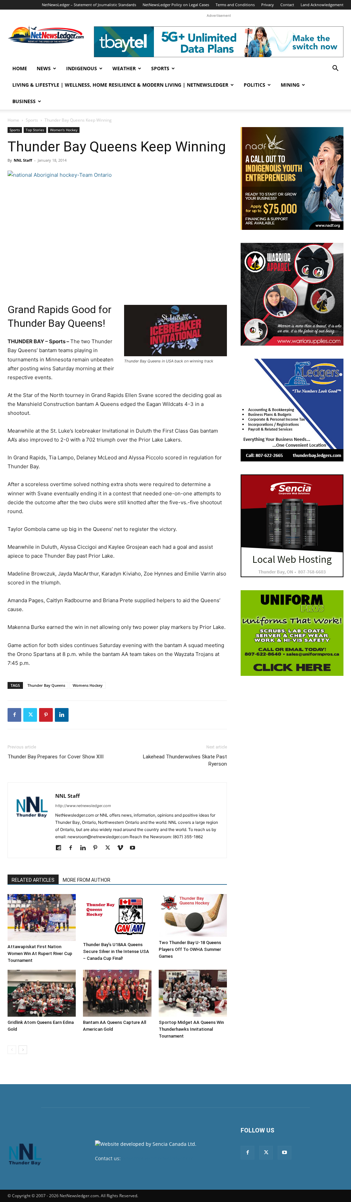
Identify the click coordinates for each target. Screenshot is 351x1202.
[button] (335, 69)
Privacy (267, 4)
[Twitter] (30, 715)
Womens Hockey (87, 685)
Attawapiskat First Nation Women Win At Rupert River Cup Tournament (40, 953)
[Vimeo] (122, 848)
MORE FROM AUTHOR (86, 880)
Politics (254, 85)
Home (19, 68)
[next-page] (23, 1049)
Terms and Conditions (235, 4)
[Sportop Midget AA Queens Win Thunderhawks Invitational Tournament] (193, 993)
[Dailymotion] (60, 848)
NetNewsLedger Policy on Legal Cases (176, 4)
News (44, 68)
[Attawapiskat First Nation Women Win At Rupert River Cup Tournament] (42, 917)
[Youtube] (135, 848)
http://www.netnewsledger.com (83, 805)
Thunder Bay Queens (46, 685)
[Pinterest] (46, 715)
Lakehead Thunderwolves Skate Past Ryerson (185, 760)
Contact (287, 4)
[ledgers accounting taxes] (292, 410)
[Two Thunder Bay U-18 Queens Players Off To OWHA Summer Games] (193, 915)
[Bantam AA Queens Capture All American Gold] (117, 993)
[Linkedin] (62, 715)
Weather (124, 68)
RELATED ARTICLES (33, 880)
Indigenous (81, 68)
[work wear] (292, 294)
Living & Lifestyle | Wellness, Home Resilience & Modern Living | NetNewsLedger (120, 85)
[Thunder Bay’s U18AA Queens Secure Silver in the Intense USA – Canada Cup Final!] (117, 916)
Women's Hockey (63, 129)
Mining (290, 85)
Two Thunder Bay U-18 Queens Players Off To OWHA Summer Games (190, 949)
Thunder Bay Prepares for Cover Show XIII (56, 757)
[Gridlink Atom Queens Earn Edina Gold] (42, 993)
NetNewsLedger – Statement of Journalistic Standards (89, 4)
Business (24, 101)
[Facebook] (14, 715)
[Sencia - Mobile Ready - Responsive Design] (292, 525)
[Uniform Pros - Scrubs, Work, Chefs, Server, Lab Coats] (292, 633)
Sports (160, 68)
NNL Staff (23, 160)
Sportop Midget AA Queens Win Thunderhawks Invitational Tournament (191, 1029)
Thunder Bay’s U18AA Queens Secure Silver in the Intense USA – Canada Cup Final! (116, 951)
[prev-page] (12, 1049)
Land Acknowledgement (322, 4)
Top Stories (35, 129)
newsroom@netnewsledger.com (159, 1158)
